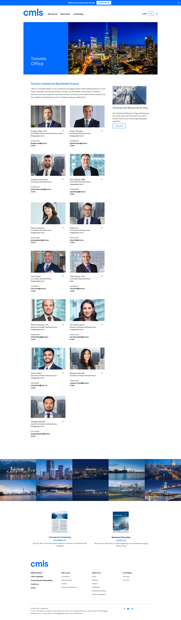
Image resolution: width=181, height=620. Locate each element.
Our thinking (78, 14)
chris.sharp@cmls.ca (77, 288)
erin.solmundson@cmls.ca (79, 337)
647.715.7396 (74, 335)
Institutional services (99, 591)
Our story (126, 576)
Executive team (66, 580)
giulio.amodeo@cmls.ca (78, 143)
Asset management (99, 594)
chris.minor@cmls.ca (38, 288)
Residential (96, 587)
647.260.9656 (74, 381)
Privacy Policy (61, 611)
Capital (94, 583)
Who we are (52, 14)
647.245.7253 (35, 141)
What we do (65, 14)
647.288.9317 (35, 286)
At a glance (65, 576)
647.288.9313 (74, 286)
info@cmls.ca (44, 608)
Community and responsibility (41, 580)
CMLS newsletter (37, 576)
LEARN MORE (119, 126)
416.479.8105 (35, 383)
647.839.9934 (35, 335)
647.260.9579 (35, 187)
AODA (33, 588)
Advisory (95, 580)
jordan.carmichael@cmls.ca (41, 189)
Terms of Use (69, 611)
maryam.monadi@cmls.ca (79, 383)
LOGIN (144, 14)
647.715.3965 (35, 431)
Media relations (36, 573)
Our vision (126, 580)
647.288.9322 (74, 141)
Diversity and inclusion (69, 587)
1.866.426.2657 (35, 608)
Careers (64, 583)
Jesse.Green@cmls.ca (39, 385)
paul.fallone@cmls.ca (77, 192)
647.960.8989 (74, 189)
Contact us (35, 584)
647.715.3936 (74, 238)
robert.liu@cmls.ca (76, 240)
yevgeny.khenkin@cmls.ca (40, 434)
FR (151, 13)
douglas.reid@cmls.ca (39, 143)
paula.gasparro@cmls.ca (40, 240)
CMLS (94, 576)
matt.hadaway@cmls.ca (39, 337)
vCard (33, 145)
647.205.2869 (35, 238)
